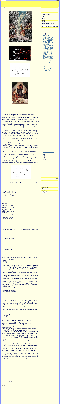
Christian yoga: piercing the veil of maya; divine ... (48, 67)
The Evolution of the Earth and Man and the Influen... (48, 57)
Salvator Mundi (44, 151)
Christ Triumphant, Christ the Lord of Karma (47, 52)
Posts (43, 191)
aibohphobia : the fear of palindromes (46, 149)
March (43, 158)
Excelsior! (44, 78)
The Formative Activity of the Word (46, 61)
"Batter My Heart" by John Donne (46, 35)
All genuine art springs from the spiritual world (47, 81)
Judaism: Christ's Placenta (6, 368)
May (43, 156)
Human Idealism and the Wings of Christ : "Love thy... (48, 152)
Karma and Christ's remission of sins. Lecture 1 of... (48, 148)
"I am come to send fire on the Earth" (46, 44)
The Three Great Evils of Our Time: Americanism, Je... (48, 56)
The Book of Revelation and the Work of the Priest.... (48, 70)
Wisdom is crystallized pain (45, 46)
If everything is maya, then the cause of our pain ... (48, 48)
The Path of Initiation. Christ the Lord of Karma (47, 53)
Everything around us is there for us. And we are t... (48, 51)
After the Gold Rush (45, 150)
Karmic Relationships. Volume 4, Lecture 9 (47, 64)
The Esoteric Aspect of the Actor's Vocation (47, 79)
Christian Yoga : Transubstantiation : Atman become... (48, 63)
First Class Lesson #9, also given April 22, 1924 (9, 366)
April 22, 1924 (6, 378)
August (44, 153)
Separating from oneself (45, 80)
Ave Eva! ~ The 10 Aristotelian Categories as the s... (48, 58)
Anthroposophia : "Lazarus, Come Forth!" (47, 69)
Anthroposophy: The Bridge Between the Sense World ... (48, 40)
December (44, 31)
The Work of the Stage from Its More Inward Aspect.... (48, 72)
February (44, 159)
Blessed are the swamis (45, 36)
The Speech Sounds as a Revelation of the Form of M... (48, 62)
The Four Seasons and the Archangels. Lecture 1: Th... (48, 41)
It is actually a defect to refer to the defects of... (47, 49)
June (43, 155)
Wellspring (4, 3)
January (44, 160)
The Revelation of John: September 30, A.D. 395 (48, 39)
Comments (43, 192)
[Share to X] (10, 381)
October (44, 33)
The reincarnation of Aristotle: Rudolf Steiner (47, 59)
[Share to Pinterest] (11, 381)
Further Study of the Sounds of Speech (47, 68)
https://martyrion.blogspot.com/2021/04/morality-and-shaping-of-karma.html (12, 370)
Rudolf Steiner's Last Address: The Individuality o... (48, 45)
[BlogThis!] (9, 381)
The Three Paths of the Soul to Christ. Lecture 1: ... (48, 54)
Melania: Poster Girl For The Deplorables (47, 82)
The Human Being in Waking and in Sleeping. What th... (48, 47)
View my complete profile (44, 10)
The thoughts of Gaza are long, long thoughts (47, 65)
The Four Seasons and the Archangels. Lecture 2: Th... (48, 37)
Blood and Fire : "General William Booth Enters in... (48, 60)
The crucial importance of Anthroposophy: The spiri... (48, 71)
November (44, 32)
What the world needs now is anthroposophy (47, 38)
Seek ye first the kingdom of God (46, 50)
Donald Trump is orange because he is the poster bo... (48, 66)
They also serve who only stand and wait (47, 75)
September (44, 34)
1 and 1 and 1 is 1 (44, 55)
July (43, 154)
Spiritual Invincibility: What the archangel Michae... (48, 42)
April (43, 157)
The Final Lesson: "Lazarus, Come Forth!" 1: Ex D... (48, 73)
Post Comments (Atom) (7, 402)
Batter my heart (44, 74)
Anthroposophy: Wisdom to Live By (46, 43)
